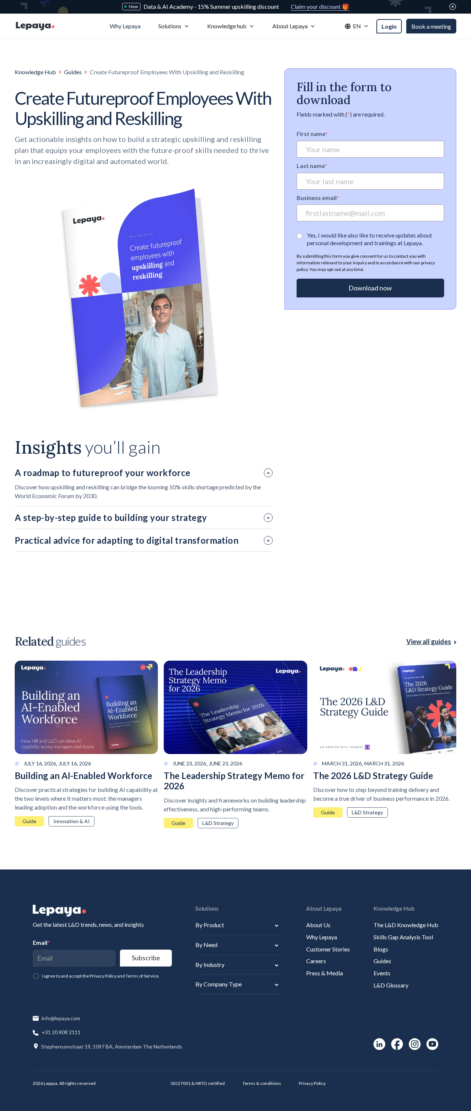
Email (41, 942)
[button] (174, 26)
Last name (312, 165)
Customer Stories (328, 949)
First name (312, 133)
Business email (318, 197)
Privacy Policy (312, 1083)
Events (381, 972)
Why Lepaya (321, 936)
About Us (318, 924)
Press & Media (324, 972)
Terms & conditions (261, 1083)
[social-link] (379, 1044)
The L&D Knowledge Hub (405, 924)
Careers (316, 960)
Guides (73, 71)
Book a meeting (431, 26)
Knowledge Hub (35, 71)
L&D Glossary (390, 985)
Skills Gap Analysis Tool (403, 936)
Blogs (380, 949)
